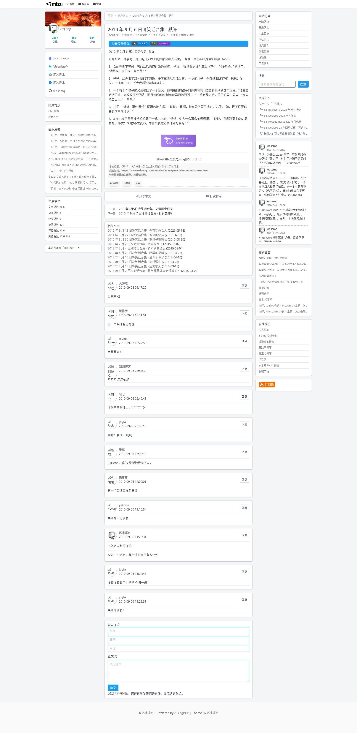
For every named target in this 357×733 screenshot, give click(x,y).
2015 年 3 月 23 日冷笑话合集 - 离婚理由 (134, 262)
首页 (72, 4)
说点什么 (264, 45)
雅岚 (122, 450)
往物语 (262, 57)
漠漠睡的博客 (266, 341)
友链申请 (264, 371)
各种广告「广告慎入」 (272, 103)
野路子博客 (265, 347)
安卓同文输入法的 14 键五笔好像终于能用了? (74, 176)
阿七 (122, 394)
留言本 (85, 4)
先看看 (123, 477)
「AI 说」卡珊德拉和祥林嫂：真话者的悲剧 (73, 147)
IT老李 (262, 359)
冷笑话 (127, 183)
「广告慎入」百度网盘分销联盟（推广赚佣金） (286, 133)
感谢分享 (264, 293)
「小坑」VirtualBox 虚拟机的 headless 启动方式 (77, 153)
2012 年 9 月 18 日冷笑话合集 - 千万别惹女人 (137, 230)
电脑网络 (264, 21)
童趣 (138, 183)
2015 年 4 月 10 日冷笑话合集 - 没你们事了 (136, 257)
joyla (122, 422)
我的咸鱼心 (60, 66)
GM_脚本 (53, 111)
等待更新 (264, 288)
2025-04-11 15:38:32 (276, 173)
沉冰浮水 (113, 35)
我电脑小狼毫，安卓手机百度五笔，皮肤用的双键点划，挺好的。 (296, 270)
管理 (98, 4)
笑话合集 (114, 183)
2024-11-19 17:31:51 (276, 233)
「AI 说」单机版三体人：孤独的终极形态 (72, 135)
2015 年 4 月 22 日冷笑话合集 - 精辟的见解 (136, 253)
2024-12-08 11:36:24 (276, 205)
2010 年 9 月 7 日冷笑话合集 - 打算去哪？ (146, 213)
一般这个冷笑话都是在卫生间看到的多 (281, 282)
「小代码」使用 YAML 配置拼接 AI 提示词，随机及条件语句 (83, 182)
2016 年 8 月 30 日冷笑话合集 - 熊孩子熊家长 (137, 239)
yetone (124, 505)
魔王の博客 (265, 353)
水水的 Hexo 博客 (269, 365)
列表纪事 (264, 51)
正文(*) (112, 656)
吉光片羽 (264, 329)
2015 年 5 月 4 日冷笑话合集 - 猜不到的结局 (136, 248)
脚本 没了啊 (265, 299)
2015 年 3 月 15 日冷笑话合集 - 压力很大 (134, 266)
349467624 (61, 58)
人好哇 (123, 283)
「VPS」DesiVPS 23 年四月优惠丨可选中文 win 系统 (289, 127)
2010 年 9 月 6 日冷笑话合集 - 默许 (141, 166)
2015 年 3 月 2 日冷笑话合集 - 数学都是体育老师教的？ (144, 271)
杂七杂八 (264, 39)
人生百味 (264, 33)
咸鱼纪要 (53, 117)
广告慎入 (264, 63)
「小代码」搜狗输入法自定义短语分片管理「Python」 (80, 165)
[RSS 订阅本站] (267, 386)
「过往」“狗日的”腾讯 (61, 171)
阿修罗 (123, 311)
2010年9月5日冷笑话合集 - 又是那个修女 (146, 209)
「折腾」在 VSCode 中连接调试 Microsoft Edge (76, 188)
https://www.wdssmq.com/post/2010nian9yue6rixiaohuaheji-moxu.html (164, 170)
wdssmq (59, 91)
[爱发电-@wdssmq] (160, 44)
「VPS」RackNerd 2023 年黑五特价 (280, 109)
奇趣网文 (123, 15)
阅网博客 (125, 366)
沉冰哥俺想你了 (268, 276)
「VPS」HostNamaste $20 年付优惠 (280, 121)
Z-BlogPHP (181, 713)
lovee (123, 339)
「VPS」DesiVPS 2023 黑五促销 (277, 115)
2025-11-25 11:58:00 (276, 150)
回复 (244, 285)
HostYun (69, 247)
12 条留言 (141, 35)
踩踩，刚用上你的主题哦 (273, 258)
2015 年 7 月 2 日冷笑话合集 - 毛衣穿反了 (135, 244)
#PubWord (266, 210)
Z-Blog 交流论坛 (268, 335)
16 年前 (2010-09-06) (181, 35)
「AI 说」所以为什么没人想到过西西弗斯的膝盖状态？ (80, 141)
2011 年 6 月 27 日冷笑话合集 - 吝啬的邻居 (136, 235)
